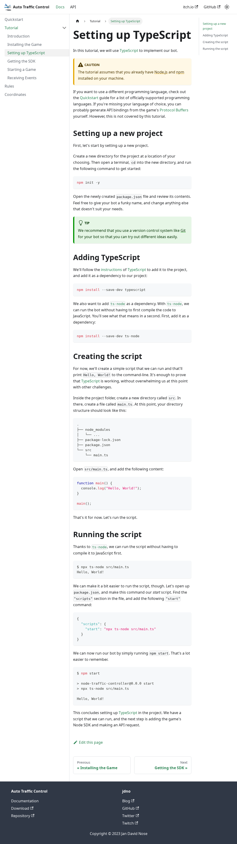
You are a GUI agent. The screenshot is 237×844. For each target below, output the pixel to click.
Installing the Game (24, 44)
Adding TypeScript (215, 35)
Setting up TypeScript (26, 52)
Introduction (18, 36)
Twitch (128, 823)
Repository (20, 815)
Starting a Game (21, 69)
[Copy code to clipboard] (186, 182)
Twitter (128, 815)
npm (180, 72)
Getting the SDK (21, 61)
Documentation (25, 800)
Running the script (215, 49)
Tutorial (11, 27)
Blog (126, 800)
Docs (60, 6)
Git (183, 230)
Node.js (161, 72)
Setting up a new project (214, 26)
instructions (111, 269)
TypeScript (129, 50)
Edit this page (91, 742)
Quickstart (14, 19)
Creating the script (215, 42)
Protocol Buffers (174, 110)
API (73, 6)
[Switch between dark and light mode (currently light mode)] (227, 7)
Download (20, 808)
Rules (9, 86)
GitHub (210, 6)
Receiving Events (22, 77)
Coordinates (15, 94)
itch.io (188, 6)
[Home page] (77, 21)
